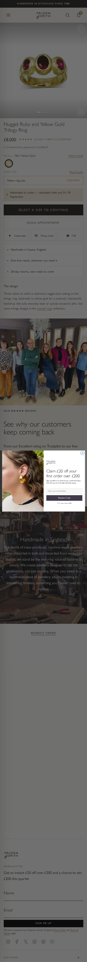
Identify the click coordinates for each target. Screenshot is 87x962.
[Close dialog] (82, 453)
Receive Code (64, 498)
